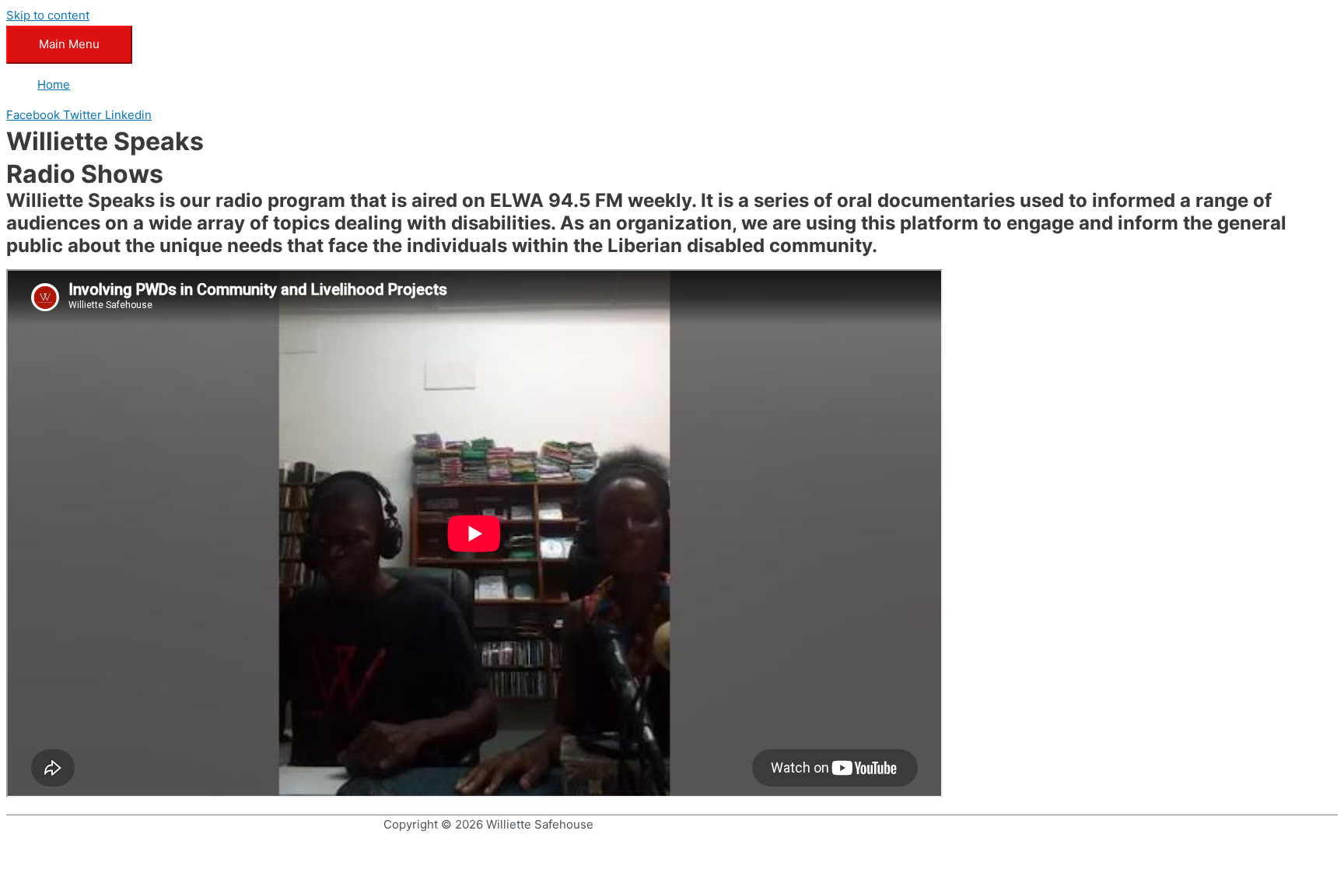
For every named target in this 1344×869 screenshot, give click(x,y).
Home (53, 84)
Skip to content (47, 15)
